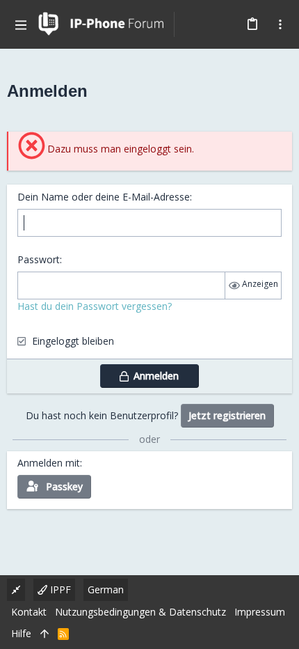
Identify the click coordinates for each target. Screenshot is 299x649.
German (106, 589)
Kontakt (29, 611)
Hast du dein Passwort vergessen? (94, 306)
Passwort (38, 259)
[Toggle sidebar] (280, 24)
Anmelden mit (48, 462)
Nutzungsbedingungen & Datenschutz (140, 611)
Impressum (259, 611)
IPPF (59, 589)
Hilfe (21, 633)
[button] (21, 24)
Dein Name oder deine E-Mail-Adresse (103, 196)
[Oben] (44, 634)
